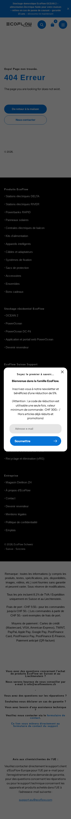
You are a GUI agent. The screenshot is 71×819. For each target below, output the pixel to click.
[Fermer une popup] (62, 371)
